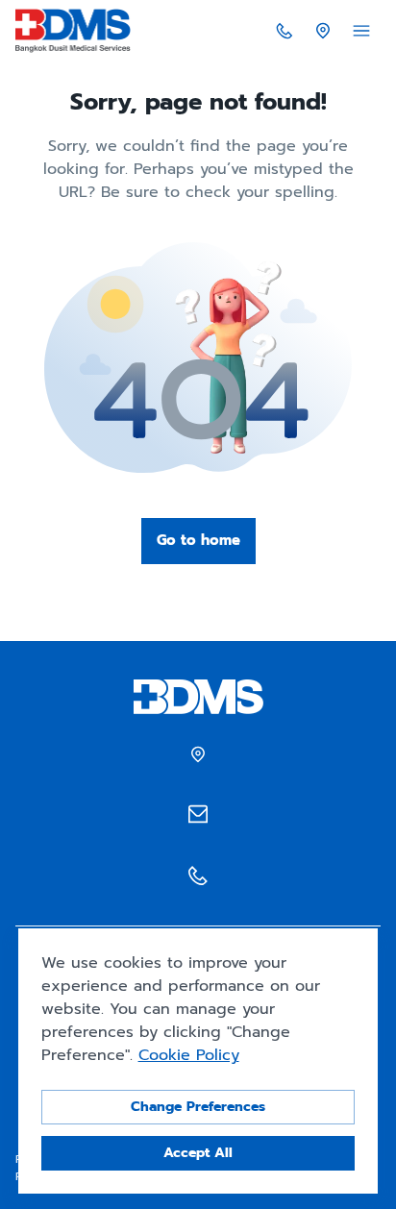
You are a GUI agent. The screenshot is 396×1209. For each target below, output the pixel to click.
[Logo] (73, 31)
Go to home (198, 540)
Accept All (198, 1153)
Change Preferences (198, 1107)
